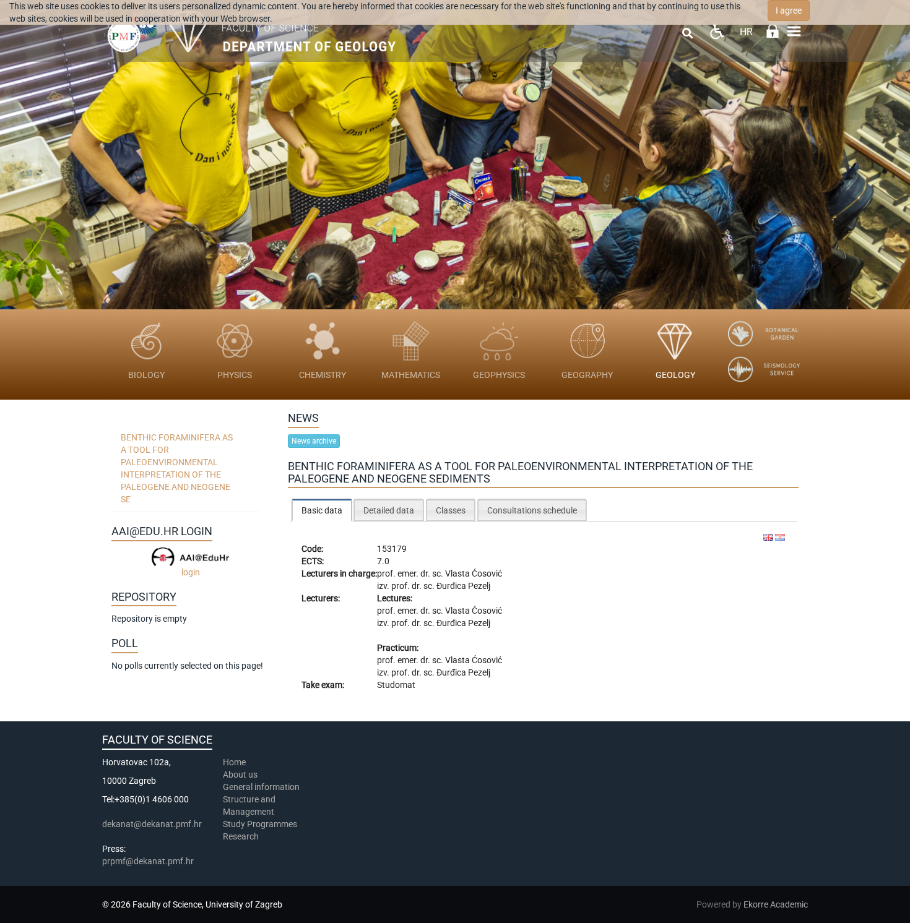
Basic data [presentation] (321, 510)
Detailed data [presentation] (388, 510)
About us (241, 774)
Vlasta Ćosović (473, 573)
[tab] (322, 510)
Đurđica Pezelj (463, 586)
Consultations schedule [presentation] (532, 510)
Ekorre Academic (775, 904)
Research (242, 836)
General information (261, 787)
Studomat (396, 685)
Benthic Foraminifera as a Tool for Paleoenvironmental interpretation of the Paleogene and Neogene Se (177, 468)
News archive (314, 441)
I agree (789, 10)
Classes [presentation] (451, 510)
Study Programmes (260, 824)
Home (234, 762)
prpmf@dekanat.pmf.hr (148, 861)
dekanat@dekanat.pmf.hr (152, 824)
